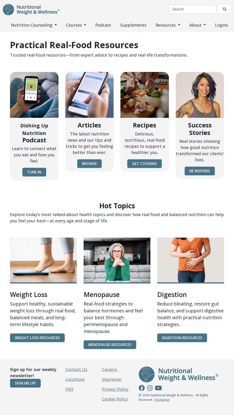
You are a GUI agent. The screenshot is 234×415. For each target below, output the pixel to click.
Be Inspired (199, 170)
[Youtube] (158, 388)
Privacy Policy (115, 389)
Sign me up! (25, 383)
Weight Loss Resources (37, 337)
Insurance (112, 379)
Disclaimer (162, 400)
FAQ (69, 389)
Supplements (133, 25)
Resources (166, 25)
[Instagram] (150, 388)
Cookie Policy (115, 399)
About (196, 25)
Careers (110, 369)
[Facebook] (142, 388)
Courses (74, 25)
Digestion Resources (182, 337)
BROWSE (89, 163)
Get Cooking (144, 163)
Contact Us (76, 369)
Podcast (103, 25)
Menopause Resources (109, 344)
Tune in (34, 172)
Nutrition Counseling (32, 25)
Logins (221, 25)
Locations (75, 379)
